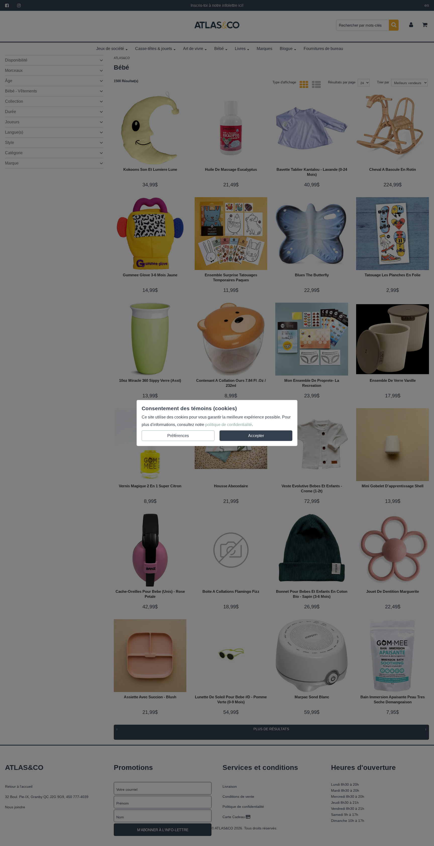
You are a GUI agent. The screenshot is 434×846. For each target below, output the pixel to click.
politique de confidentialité (228, 424)
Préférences (178, 436)
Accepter (256, 436)
